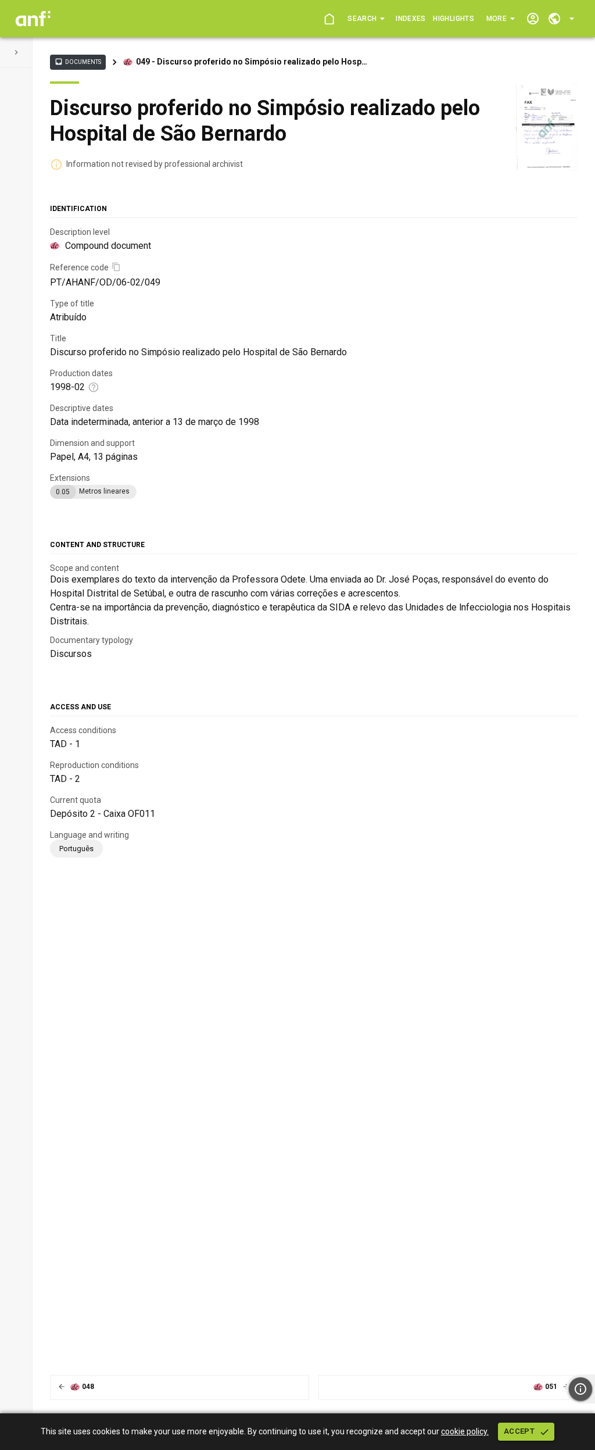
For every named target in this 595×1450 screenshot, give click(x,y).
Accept (519, 1431)
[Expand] (16, 52)
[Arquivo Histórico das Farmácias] (33, 18)
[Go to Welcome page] (328, 19)
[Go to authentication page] (532, 19)
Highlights (453, 19)
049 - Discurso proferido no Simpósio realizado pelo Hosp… (251, 61)
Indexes (410, 19)
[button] (365, 18)
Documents (78, 62)
